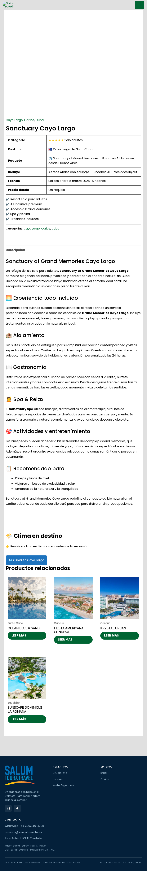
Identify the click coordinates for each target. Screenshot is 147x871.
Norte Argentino (63, 785)
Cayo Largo (14, 120)
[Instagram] (8, 808)
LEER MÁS (18, 635)
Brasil (103, 773)
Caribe (29, 120)
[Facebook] (17, 808)
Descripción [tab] (15, 250)
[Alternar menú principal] (139, 5)
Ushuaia (58, 779)
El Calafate (60, 773)
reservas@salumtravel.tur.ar (23, 832)
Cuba (40, 120)
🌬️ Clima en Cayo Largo (26, 560)
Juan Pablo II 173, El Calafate (23, 838)
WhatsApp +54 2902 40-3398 (24, 826)
